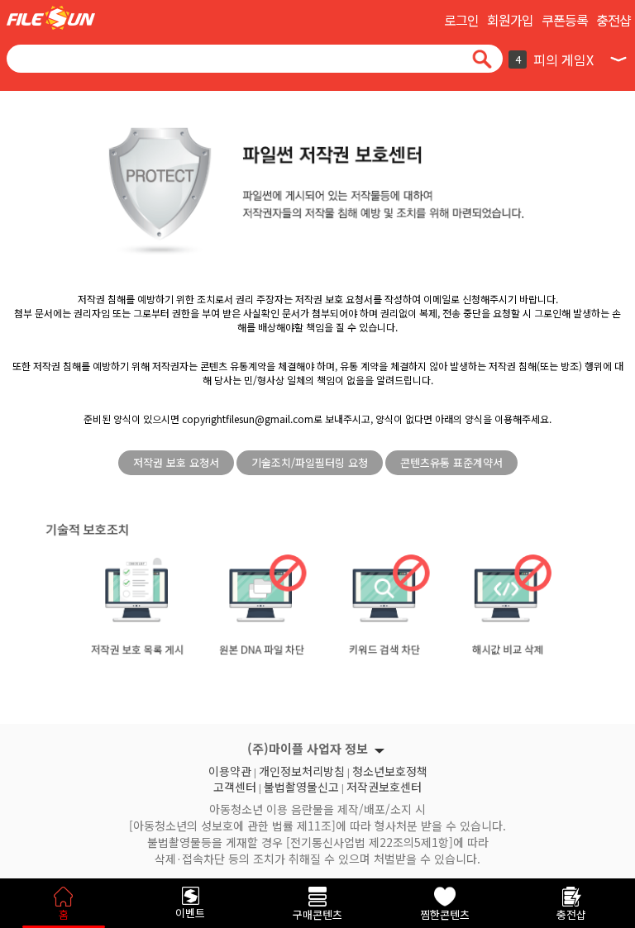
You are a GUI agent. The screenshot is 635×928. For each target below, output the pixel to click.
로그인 (461, 20)
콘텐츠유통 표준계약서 (451, 462)
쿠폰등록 (565, 20)
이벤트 (190, 913)
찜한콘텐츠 (445, 914)
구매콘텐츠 (317, 914)
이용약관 (229, 769)
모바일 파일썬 (51, 18)
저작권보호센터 (384, 785)
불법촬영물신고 (301, 785)
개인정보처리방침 (302, 769)
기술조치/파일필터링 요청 (309, 462)
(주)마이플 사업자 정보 (307, 748)
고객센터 (234, 785)
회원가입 (510, 20)
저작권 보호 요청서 (176, 462)
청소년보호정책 (389, 769)
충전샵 (613, 20)
